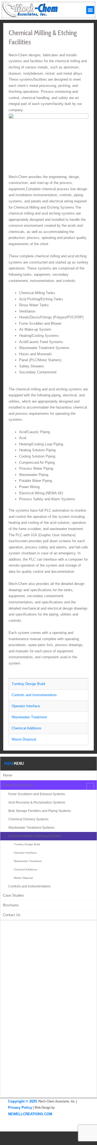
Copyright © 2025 (22, 1101)
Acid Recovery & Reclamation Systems (36, 802)
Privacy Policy (20, 1107)
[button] (90, 10)
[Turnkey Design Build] (48, 684)
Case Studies (13, 895)
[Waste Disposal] (48, 739)
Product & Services (18, 785)
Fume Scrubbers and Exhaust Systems (36, 794)
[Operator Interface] (48, 706)
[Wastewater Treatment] (48, 717)
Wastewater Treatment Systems (31, 828)
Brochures (11, 905)
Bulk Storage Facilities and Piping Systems (39, 811)
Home (7, 775)
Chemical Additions (25, 869)
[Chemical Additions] (48, 728)
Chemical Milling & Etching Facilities (34, 836)
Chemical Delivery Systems (28, 819)
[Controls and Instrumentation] (48, 695)
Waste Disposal (23, 877)
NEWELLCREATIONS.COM (30, 1114)
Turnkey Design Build (27, 844)
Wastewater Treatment (28, 861)
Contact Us (11, 915)
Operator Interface (25, 852)
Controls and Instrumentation (29, 886)
